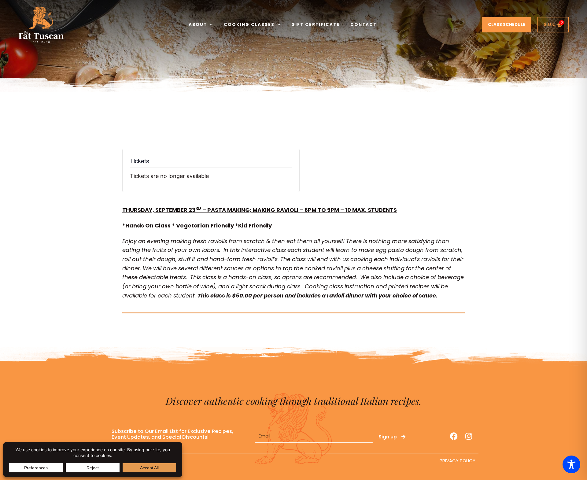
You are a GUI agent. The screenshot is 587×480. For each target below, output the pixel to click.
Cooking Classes (249, 25)
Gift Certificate (315, 25)
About (198, 25)
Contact (363, 25)
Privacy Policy (457, 460)
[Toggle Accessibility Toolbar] (571, 464)
